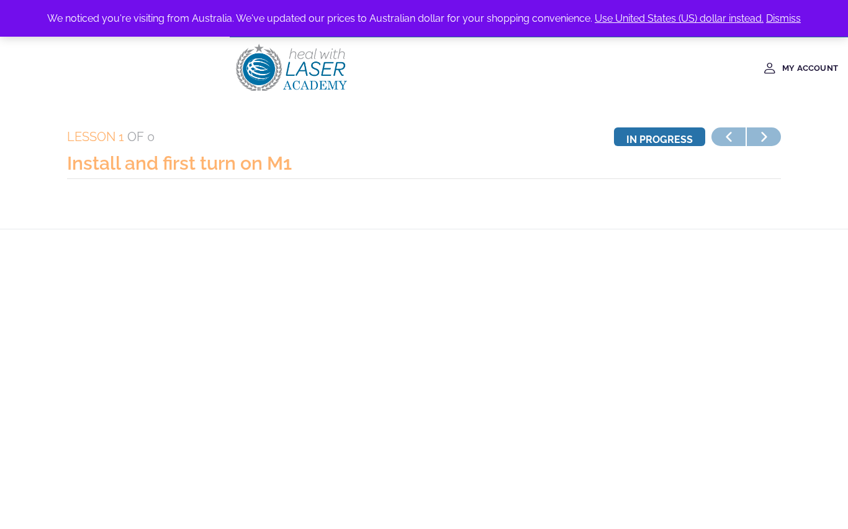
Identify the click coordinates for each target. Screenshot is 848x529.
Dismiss (783, 18)
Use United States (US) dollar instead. (679, 18)
